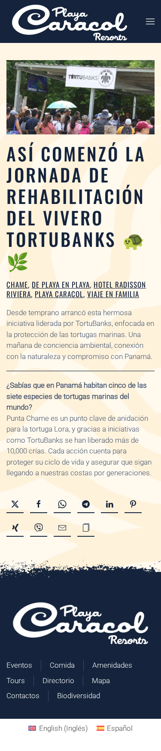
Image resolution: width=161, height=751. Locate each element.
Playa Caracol (59, 294)
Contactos (22, 695)
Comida (62, 665)
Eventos (19, 665)
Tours (15, 680)
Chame (17, 284)
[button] (150, 21)
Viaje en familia (113, 294)
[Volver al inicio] (69, 21)
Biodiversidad (78, 695)
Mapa (101, 680)
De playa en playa (61, 284)
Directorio (58, 680)
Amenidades (112, 665)
